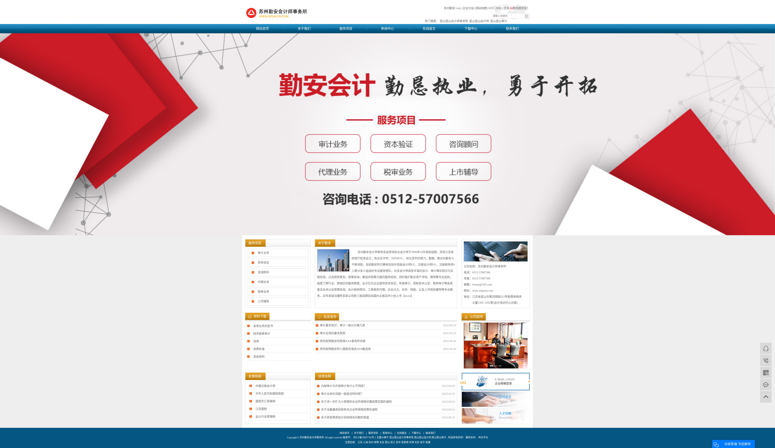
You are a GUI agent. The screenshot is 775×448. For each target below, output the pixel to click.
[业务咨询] (766, 348)
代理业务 (263, 281)
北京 (417, 442)
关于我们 (304, 28)
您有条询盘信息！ (517, 8)
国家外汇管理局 (265, 401)
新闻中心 (387, 28)
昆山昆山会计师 (479, 21)
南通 (427, 442)
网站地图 (481, 8)
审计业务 (263, 252)
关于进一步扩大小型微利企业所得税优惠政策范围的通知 (356, 401)
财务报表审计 (261, 333)
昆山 (387, 442)
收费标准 (259, 348)
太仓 (381, 442)
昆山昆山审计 (498, 21)
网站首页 (262, 28)
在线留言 (429, 28)
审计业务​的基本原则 (332, 333)
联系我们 (512, 28)
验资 (256, 341)
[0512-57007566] (766, 360)
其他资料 (259, 356)
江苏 (360, 442)
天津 (411, 442)
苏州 (371, 442)
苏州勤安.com (452, 8)
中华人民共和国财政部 (270, 393)
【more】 (407, 295)
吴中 (398, 442)
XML (499, 8)
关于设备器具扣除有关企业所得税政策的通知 (349, 409)
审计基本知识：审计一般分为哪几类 (342, 325)
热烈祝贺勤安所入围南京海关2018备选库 (345, 348)
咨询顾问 (263, 272)
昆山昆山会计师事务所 (454, 21)
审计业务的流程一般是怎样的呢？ (342, 393)
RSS (491, 8)
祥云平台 (483, 437)
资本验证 (263, 262)
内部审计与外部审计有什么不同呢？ (343, 385)
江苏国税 (261, 408)
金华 (422, 442)
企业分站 (468, 8)
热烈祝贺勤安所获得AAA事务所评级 (343, 341)
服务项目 (345, 28)
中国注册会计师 (265, 385)
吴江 (392, 442)
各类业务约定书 (263, 325)
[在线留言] (766, 384)
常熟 (376, 442)
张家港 (404, 442)
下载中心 (470, 28)
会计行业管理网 (265, 416)
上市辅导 (263, 301)
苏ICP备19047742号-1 (364, 437)
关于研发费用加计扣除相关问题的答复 (345, 417)
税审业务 (263, 291)
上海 (365, 442)
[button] (491, 365)
